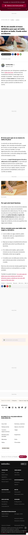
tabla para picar (9, 72)
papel (16, 283)
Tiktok (25, 407)
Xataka (3, 472)
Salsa (3, 442)
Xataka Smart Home (6, 479)
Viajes (16, 430)
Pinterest (19, 407)
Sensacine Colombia (19, 520)
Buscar (22, 456)
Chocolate (17, 442)
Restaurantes (5, 427)
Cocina (21, 283)
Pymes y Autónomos (19, 504)
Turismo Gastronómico (6, 430)
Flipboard (18, 54)
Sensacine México (18, 518)
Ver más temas (5, 448)
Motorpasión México (19, 525)
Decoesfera (4, 504)
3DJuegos (16, 472)
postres (17, 19)
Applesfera (4, 477)
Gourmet (4, 424)
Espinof (16, 484)
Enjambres (17, 434)
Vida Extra (17, 474)
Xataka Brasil (5, 516)
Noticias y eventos (19, 424)
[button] (10, 65)
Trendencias (5, 501)
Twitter (15, 54)
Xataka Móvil (5, 474)
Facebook (13, 54)
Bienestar (4, 439)
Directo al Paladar (6, 492)
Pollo (15, 439)
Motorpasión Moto (18, 494)
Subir (22, 463)
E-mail (21, 54)
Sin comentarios (7, 54)
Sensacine (16, 482)
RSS (16, 407)
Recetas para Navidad (5, 435)
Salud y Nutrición (19, 427)
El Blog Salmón (18, 501)
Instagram (12, 407)
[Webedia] (5, 465)
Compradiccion (5, 506)
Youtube (9, 407)
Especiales (9, 283)
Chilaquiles (14, 400)
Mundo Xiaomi (5, 481)
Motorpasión (17, 492)
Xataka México (5, 513)
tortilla (12, 19)
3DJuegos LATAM (18, 513)
